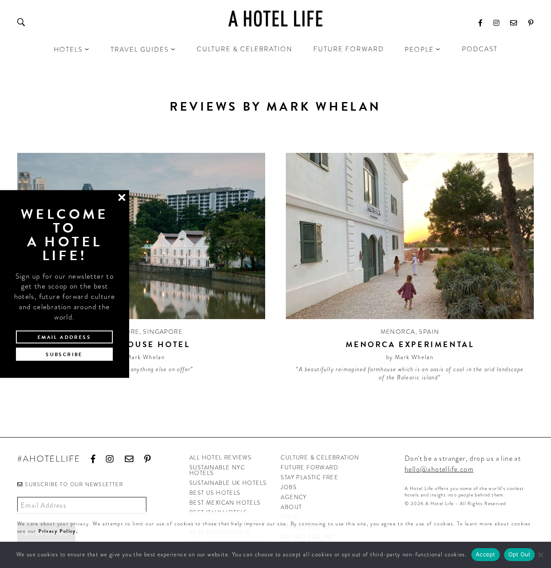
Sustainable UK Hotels (227, 483)
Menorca (398, 331)
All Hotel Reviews (220, 457)
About (291, 507)
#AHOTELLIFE (48, 459)
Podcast (480, 49)
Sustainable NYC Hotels (217, 470)
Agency (293, 497)
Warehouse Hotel (141, 344)
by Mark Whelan (141, 357)
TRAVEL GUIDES (140, 49)
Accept (485, 554)
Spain (429, 331)
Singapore (163, 331)
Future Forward (348, 49)
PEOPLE (419, 49)
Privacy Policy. (58, 531)
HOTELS (68, 49)
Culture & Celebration (245, 49)
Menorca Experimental (410, 344)
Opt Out (519, 554)
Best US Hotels (215, 493)
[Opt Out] (540, 554)
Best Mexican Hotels (225, 503)
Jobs (289, 487)
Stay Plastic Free (309, 477)
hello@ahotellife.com (439, 469)
